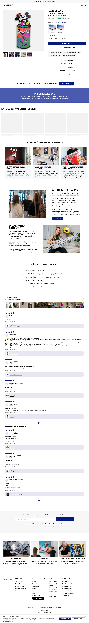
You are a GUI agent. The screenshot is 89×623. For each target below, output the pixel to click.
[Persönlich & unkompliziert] (72, 549)
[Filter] (71, 299)
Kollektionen (29, 5)
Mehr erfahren (58, 218)
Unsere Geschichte (44, 566)
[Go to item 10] (72, 305)
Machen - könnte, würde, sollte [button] (16, 494)
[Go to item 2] (16, 305)
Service (52, 5)
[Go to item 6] (44, 305)
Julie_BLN (61, 13)
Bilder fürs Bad (66, 595)
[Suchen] (78, 5)
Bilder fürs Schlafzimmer (68, 593)
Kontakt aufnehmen (73, 566)
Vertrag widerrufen (38, 598)
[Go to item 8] (58, 305)
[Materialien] (16, 549)
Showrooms (35, 593)
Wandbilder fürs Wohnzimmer (69, 591)
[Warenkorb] (85, 5)
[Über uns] (44, 549)
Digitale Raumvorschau (21, 584)
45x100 (57, 38)
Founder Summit (53, 581)
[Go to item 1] (9, 305)
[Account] (82, 5)
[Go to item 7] (51, 305)
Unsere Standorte (67, 67)
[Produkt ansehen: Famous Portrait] (49, 155)
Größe (51, 35)
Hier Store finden (66, 84)
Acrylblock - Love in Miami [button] (15, 326)
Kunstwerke (21, 5)
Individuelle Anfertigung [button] (15, 354)
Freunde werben (36, 595)
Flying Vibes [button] (12, 447)
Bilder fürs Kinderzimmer (68, 584)
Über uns (34, 581)
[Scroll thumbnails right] (82, 305)
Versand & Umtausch (67, 74)
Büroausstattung (19, 591)
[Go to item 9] (65, 305)
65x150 (64, 38)
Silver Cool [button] (12, 417)
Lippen (63, 598)
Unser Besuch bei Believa (53, 584)
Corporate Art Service (20, 588)
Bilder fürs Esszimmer (67, 581)
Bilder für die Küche (67, 588)
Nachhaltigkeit (67, 64)
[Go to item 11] (79, 305)
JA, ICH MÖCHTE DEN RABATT (65, 519)
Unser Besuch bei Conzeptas (53, 588)
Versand (34, 584)
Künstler (37, 5)
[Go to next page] (53, 423)
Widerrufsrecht (36, 586)
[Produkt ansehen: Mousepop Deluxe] (15, 156)
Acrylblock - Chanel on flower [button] (16, 375)
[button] (52, 15)
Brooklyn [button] (12, 396)
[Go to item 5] (37, 305)
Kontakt (34, 588)
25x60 (51, 38)
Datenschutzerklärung (58, 526)
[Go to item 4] (30, 305)
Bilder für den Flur (66, 586)
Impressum (35, 591)
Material (58, 22)
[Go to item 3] (23, 305)
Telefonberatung (19, 581)
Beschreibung (67, 60)
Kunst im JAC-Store (54, 596)
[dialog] (86, 620)
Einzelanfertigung (19, 586)
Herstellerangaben (67, 71)
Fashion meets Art (53, 591)
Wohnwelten (44, 5)
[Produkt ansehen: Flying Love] (79, 162)
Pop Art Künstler (53, 594)
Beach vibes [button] (12, 471)
